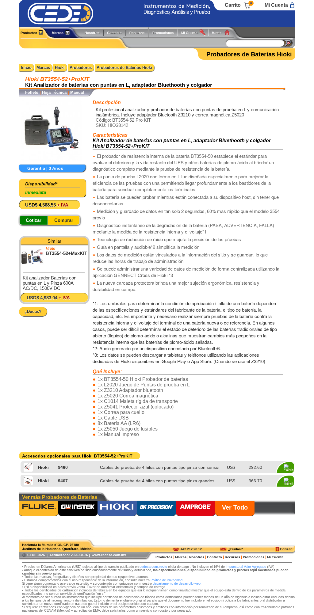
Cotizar (286, 549)
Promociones (165, 32)
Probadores (81, 67)
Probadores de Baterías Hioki (124, 67)
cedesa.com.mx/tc (153, 566)
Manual (77, 92)
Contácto (115, 32)
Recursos (139, 32)
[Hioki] (117, 509)
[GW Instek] (78, 509)
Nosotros (92, 32)
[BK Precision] (156, 509)
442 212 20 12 (191, 549)
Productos (34, 32)
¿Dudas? (235, 549)
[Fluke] (38, 509)
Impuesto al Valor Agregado (246, 566)
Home (223, 32)
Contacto (214, 557)
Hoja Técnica (54, 92)
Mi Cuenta (276, 5)
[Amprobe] (195, 509)
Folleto (31, 92)
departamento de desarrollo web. (177, 583)
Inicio (26, 67)
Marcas (43, 67)
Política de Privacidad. (167, 580)
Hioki (60, 67)
